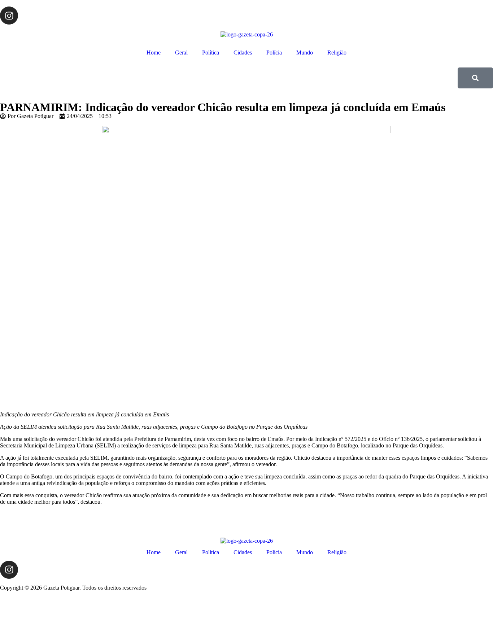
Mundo (304, 52)
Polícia (274, 52)
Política (210, 52)
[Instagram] (9, 15)
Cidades (243, 52)
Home (154, 52)
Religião (336, 52)
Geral (181, 52)
